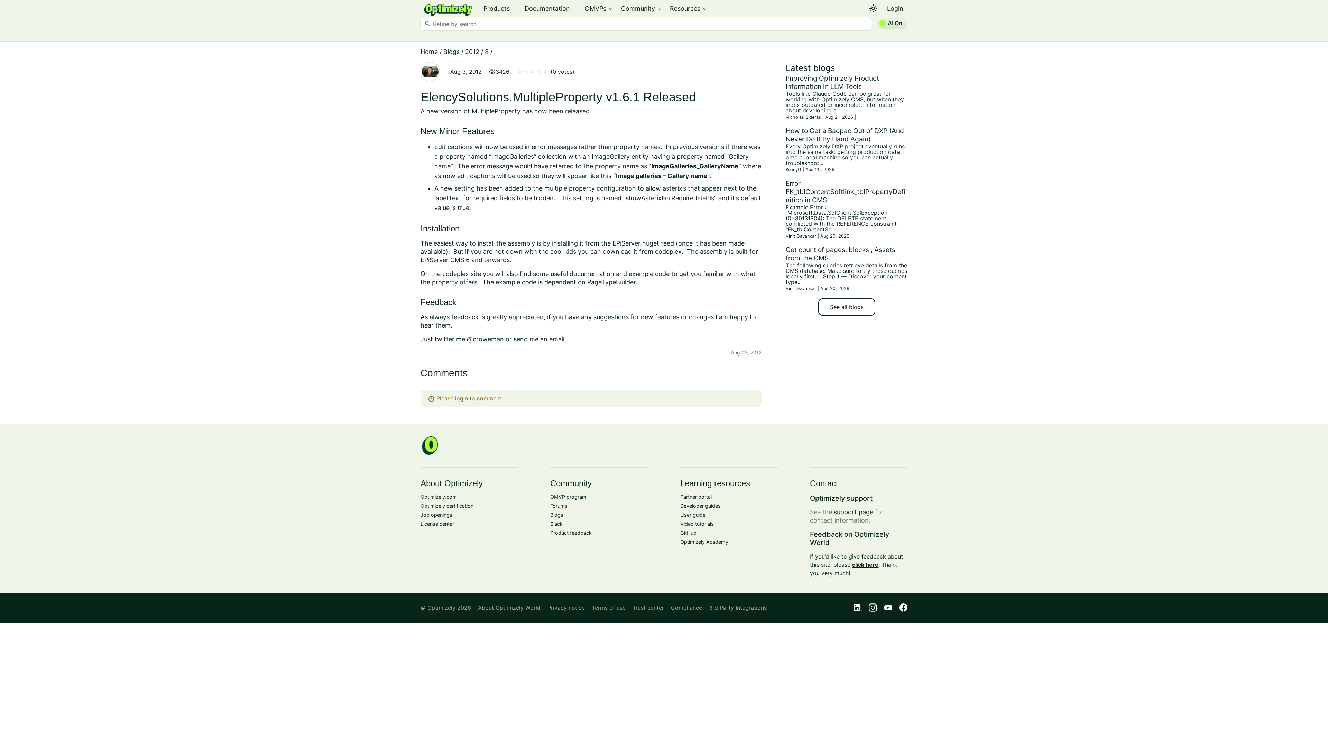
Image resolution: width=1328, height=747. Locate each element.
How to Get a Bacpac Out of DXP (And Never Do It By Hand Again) (845, 135)
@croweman (485, 339)
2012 (472, 51)
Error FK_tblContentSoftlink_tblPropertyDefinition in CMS (845, 191)
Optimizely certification (447, 506)
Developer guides (700, 506)
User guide (693, 515)
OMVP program (568, 497)
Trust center (648, 607)
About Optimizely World (509, 607)
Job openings (436, 515)
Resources (688, 8)
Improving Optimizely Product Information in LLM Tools (832, 82)
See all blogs (847, 307)
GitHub (688, 533)
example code (649, 273)
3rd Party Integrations (738, 607)
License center (437, 524)
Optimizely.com (439, 497)
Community (641, 8)
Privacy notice (566, 607)
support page (853, 512)
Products (499, 8)
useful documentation (582, 273)
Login (895, 8)
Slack (556, 524)
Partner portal (696, 497)
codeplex (668, 251)
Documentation (551, 8)
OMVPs (599, 8)
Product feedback (571, 533)
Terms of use (609, 607)
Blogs (451, 51)
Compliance (686, 607)
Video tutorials (697, 524)
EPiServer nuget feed (643, 243)
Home (429, 51)
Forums (559, 506)
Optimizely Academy (704, 542)
